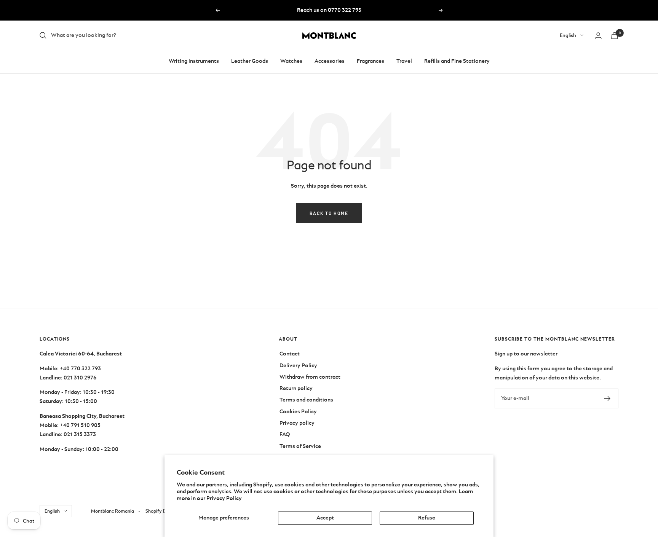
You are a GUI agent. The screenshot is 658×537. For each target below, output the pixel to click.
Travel (404, 61)
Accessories (330, 61)
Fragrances (370, 61)
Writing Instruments (194, 61)
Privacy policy (297, 423)
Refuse (426, 518)
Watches (291, 61)
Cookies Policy (298, 412)
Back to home (329, 213)
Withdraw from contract (309, 377)
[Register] (607, 398)
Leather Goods (249, 61)
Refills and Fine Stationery (457, 61)
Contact (289, 354)
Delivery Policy (298, 366)
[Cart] (614, 35)
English (568, 35)
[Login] (598, 35)
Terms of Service (300, 446)
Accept (325, 518)
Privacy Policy (224, 498)
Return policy (296, 388)
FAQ (284, 434)
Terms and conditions (306, 400)
